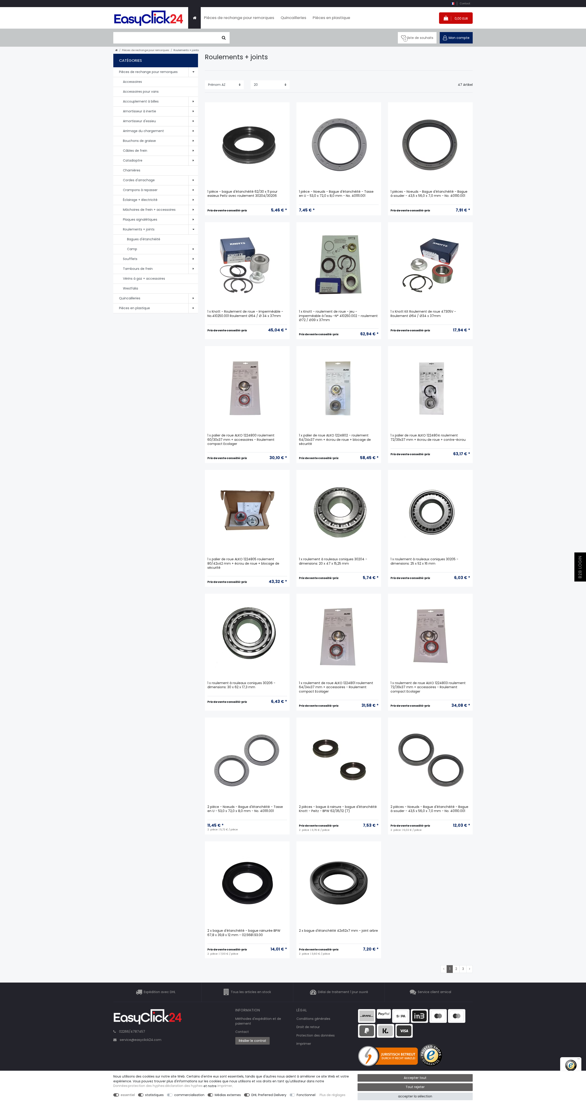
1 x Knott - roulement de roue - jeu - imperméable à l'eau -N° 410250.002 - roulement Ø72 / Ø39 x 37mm (338, 315)
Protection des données (315, 1035)
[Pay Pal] (366, 1030)
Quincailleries (293, 17)
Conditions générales (313, 1018)
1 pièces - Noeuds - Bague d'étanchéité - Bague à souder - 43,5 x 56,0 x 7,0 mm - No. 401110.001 (429, 194)
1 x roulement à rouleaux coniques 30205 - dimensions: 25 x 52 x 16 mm (424, 561)
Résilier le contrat (252, 1040)
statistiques (154, 1095)
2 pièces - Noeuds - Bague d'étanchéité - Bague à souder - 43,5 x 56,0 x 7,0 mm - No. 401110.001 (429, 809)
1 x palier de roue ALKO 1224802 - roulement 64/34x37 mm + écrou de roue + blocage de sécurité (335, 439)
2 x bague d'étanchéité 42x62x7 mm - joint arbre (338, 931)
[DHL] (366, 1015)
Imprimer (303, 1043)
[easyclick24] (147, 1018)
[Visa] (404, 1030)
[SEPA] (401, 1015)
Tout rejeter (415, 1087)
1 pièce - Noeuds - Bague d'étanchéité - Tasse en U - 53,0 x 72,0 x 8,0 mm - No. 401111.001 (336, 194)
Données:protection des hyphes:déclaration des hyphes (158, 1086)
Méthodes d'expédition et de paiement (258, 1021)
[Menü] (578, 1060)
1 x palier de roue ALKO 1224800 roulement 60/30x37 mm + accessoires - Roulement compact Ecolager (240, 439)
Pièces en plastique (331, 17)
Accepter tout (415, 1077)
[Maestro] (438, 1015)
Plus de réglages (332, 1095)
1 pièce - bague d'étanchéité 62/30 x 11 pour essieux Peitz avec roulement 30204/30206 (242, 194)
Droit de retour (308, 1027)
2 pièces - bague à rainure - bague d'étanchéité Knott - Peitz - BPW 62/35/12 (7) (338, 809)
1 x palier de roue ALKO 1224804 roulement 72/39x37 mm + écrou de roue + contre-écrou (428, 437)
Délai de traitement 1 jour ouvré (343, 992)
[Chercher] (224, 37)
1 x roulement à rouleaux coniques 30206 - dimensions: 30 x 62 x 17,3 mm (241, 685)
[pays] (452, 3)
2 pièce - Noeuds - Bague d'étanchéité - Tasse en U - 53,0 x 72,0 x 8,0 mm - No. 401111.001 (245, 809)
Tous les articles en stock (251, 992)
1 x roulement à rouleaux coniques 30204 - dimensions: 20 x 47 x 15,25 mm (333, 561)
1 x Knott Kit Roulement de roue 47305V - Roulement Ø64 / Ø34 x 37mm (423, 313)
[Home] (194, 18)
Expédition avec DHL (160, 992)
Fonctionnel (306, 1095)
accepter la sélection (415, 1096)
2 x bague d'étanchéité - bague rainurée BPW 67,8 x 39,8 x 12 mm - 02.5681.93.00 (243, 933)
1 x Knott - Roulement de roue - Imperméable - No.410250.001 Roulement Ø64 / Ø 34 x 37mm (245, 313)
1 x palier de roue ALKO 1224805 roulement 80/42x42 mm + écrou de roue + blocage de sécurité (243, 563)
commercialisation (189, 1095)
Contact (465, 3)
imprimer (224, 1086)
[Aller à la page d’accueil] (116, 50)
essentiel (128, 1095)
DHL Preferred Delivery (268, 1095)
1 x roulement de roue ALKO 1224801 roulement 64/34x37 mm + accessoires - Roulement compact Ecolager (336, 687)
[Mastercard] (456, 1015)
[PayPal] (384, 1013)
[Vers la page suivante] (469, 969)
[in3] (419, 1015)
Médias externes (228, 1095)
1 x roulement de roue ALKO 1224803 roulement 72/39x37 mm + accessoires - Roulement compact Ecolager (428, 687)
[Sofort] (385, 1030)
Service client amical (434, 992)
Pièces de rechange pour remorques (239, 17)
